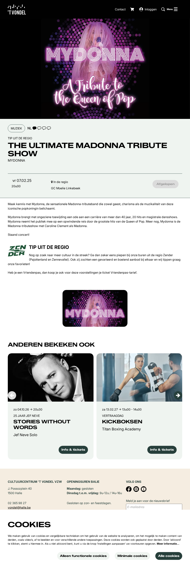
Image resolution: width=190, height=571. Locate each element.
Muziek (16, 128)
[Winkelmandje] (132, 9)
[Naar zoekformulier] (163, 9)
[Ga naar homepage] (19, 9)
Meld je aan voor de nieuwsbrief (148, 501)
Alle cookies (168, 556)
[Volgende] (178, 395)
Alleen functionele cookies (83, 556)
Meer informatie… (168, 543)
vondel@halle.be (19, 507)
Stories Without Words (41, 424)
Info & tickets (73, 449)
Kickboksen (122, 422)
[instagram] (136, 489)
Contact (120, 9)
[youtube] (143, 489)
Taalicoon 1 (39, 128)
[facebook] (129, 489)
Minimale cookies (132, 556)
